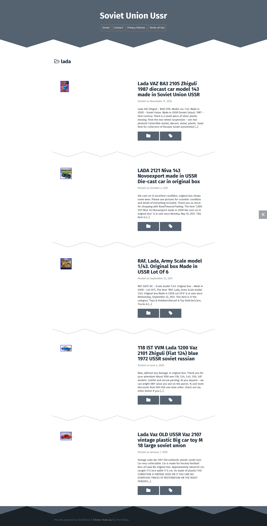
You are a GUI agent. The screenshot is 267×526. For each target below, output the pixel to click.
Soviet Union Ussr (133, 16)
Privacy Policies (136, 27)
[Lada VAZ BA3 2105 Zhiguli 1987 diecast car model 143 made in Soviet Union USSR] (64, 86)
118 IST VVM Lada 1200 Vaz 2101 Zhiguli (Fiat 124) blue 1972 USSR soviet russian (168, 353)
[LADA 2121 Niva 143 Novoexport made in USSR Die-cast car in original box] (66, 173)
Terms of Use (157, 27)
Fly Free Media (120, 519)
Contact (118, 27)
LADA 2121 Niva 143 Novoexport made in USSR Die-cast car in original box (169, 176)
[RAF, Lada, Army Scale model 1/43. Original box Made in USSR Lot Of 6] (66, 263)
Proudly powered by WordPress (72, 519)
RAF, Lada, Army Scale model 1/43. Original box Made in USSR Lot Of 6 (170, 266)
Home (105, 27)
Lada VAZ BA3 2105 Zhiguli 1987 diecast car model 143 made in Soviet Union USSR (169, 89)
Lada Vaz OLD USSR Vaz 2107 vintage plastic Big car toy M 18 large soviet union (170, 440)
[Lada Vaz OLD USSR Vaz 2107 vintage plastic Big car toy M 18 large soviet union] (66, 435)
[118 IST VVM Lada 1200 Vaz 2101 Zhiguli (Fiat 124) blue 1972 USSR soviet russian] (66, 348)
